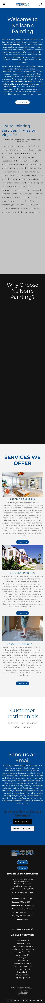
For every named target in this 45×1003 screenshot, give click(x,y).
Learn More (22, 542)
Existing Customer (22, 829)
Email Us (22, 868)
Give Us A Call (22, 102)
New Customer (22, 822)
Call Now (22, 862)
